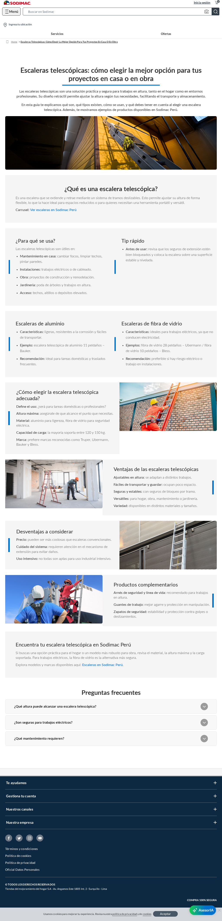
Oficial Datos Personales (22, 869)
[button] (122, 11)
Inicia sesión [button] (202, 2)
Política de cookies (18, 856)
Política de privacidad (20, 862)
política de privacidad (124, 914)
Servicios (57, 34)
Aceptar (165, 914)
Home (14, 41)
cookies (147, 914)
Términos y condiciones (21, 849)
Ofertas (166, 34)
